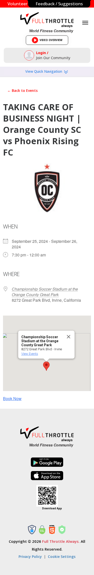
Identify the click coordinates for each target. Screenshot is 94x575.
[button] (46, 366)
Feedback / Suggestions (59, 4)
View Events (29, 354)
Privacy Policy (30, 556)
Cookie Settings (61, 556)
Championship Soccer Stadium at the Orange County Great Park (45, 291)
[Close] (68, 337)
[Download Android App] (47, 462)
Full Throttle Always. (61, 541)
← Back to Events (22, 90)
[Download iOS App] (47, 476)
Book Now (12, 398)
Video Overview (48, 41)
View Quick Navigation (44, 71)
